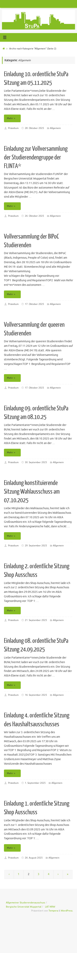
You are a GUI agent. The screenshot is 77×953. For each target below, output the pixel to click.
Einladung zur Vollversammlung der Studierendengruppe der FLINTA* (36, 157)
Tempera (53, 910)
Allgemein (55, 128)
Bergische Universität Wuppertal (23, 906)
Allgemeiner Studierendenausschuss (25, 902)
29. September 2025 (36, 545)
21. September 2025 (36, 620)
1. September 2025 (35, 783)
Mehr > (11, 118)
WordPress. (67, 910)
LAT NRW (50, 906)
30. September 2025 (36, 462)
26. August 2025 (34, 857)
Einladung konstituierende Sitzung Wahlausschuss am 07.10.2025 (32, 491)
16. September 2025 (36, 695)
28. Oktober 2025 (34, 128)
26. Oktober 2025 (34, 215)
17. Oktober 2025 (34, 304)
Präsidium (13, 128)
